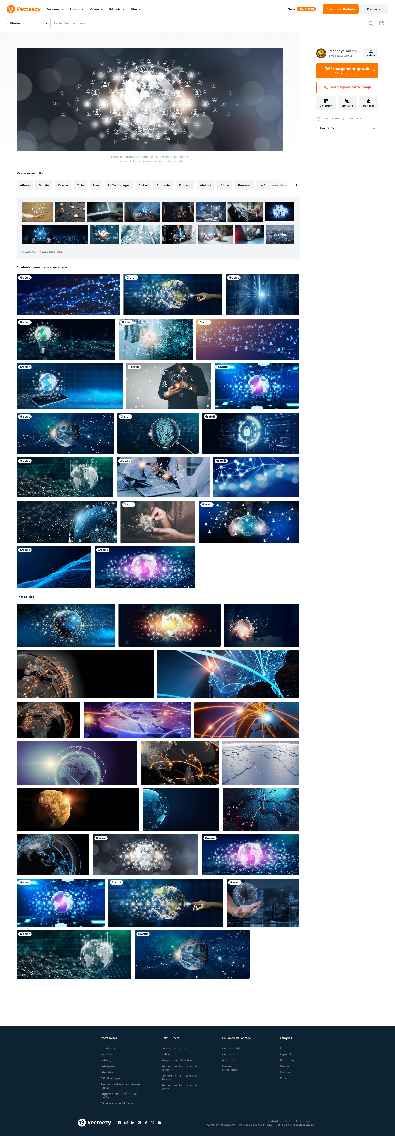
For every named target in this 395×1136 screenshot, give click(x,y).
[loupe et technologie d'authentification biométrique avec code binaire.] (158, 433)
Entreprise (108, 1066)
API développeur (112, 1078)
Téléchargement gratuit (347, 70)
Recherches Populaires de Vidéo (179, 1087)
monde (44, 185)
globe (225, 185)
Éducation (107, 1072)
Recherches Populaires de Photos (179, 1077)
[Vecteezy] (24, 9)
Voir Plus (280, 234)
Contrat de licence (174, 1048)
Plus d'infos (327, 128)
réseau (63, 185)
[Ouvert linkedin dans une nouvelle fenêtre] (132, 1122)
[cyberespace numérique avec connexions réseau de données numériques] (262, 294)
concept (185, 185)
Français (286, 1072)
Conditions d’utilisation (221, 1124)
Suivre (371, 55)
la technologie (118, 185)
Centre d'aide (231, 1048)
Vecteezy (107, 1054)
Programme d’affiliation (177, 1060)
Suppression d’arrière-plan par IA (119, 1095)
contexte (163, 185)
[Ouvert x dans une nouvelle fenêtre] (152, 1122)
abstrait (205, 185)
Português (287, 1060)
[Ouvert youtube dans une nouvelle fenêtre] (159, 1122)
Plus (134, 9)
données (244, 185)
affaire (25, 185)
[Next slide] (293, 185)
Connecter (374, 9)
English (285, 1048)
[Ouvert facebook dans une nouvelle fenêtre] (119, 1122)
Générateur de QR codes (118, 1103)
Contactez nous (233, 1054)
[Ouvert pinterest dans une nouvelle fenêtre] (139, 1122)
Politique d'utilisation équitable (295, 1124)
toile (80, 185)
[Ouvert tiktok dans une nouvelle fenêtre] (146, 1122)
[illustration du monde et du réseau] (67, 522)
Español (285, 1054)
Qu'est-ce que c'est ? (353, 118)
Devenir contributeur (231, 1068)
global (143, 185)
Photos (75, 9)
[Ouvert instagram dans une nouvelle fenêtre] (126, 1122)
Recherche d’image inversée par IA (120, 1086)
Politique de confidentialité (255, 1124)
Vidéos (94, 9)
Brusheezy (108, 1048)
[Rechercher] (370, 23)
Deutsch (286, 1066)
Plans (291, 9)
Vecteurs (53, 9)
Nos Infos (229, 1060)
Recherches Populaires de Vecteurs (179, 1068)
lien (96, 185)
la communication (273, 185)
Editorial (115, 9)
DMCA (165, 1054)
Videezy (106, 1060)
